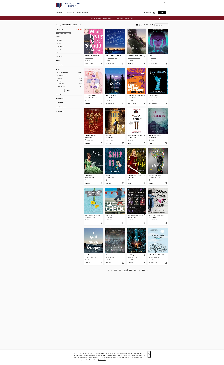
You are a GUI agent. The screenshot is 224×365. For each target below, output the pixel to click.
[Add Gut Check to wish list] (123, 223)
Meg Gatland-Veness (91, 257)
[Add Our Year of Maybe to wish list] (101, 104)
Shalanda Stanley (90, 217)
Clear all (79, 29)
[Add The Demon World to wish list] (101, 143)
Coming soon (60, 49)
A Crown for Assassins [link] (112, 255)
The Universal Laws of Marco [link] (114, 56)
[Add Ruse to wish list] (166, 64)
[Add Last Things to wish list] (144, 263)
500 (115, 270)
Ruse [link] (150, 56)
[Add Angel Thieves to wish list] (166, 104)
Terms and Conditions (104, 353)
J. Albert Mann (89, 58)
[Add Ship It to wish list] (123, 183)
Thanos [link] (108, 135)
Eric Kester (110, 217)
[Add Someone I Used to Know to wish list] (166, 223)
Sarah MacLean (90, 177)
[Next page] (147, 270)
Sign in (162, 13)
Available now (60, 46)
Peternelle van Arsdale (134, 58)
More (68, 90)
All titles (59, 43)
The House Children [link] (155, 135)
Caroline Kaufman (155, 257)
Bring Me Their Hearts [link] (134, 175)
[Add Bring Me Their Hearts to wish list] (144, 183)
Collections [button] (69, 13)
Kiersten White (132, 217)
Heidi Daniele (154, 137)
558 (143, 270)
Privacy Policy (118, 353)
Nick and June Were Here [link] (92, 215)
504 (135, 270)
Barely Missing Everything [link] (135, 95)
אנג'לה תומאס (132, 137)
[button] (146, 13)
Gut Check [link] (109, 215)
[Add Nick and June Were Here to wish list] (101, 223)
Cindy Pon (153, 58)
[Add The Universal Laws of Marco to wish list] (123, 64)
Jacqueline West (133, 257)
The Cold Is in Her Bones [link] (135, 56)
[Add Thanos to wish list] (123, 143)
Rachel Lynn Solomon (91, 97)
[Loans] (154, 13)
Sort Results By (148, 25)
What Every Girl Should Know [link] (93, 56)
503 (130, 270)
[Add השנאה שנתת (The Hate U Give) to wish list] (144, 143)
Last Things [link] (131, 255)
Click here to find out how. (124, 18)
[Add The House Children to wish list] (166, 143)
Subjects (59, 13)
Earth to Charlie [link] (110, 95)
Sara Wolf (131, 177)
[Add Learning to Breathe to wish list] (166, 183)
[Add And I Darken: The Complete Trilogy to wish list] (144, 223)
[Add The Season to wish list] (101, 183)
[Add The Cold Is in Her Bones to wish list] (144, 64)
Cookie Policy (102, 360)
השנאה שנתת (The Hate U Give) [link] (136, 135)
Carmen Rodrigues (112, 58)
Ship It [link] (108, 175)
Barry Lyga (110, 137)
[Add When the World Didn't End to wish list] (166, 263)
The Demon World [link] (90, 135)
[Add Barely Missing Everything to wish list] (144, 104)
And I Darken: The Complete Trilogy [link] (136, 215)
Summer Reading (82, 13)
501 (120, 270)
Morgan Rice (111, 257)
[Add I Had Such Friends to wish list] (101, 263)
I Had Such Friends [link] (90, 255)
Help (165, 2)
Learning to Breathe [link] (155, 175)
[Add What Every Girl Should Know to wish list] (101, 64)
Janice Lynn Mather (155, 177)
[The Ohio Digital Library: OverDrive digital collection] (68, 6)
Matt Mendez (132, 97)
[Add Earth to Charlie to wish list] (123, 104)
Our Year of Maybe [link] (90, 95)
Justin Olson (111, 97)
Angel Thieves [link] (153, 95)
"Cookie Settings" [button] (98, 358)
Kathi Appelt (154, 97)
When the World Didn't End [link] (157, 255)
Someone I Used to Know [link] (156, 215)
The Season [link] (88, 175)
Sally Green (89, 137)
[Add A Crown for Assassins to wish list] (123, 263)
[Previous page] (105, 270)
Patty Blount (154, 217)
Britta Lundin (111, 177)
